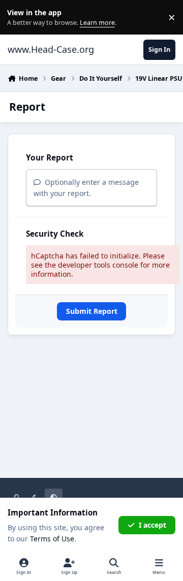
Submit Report (91, 311)
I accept (152, 525)
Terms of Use (52, 538)
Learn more (19, 17)
